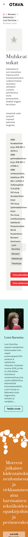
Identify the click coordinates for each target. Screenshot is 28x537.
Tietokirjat (16, 263)
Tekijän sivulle (13, 408)
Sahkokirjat (8, 17)
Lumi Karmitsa (9, 20)
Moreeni (12, 14)
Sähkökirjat (17, 258)
